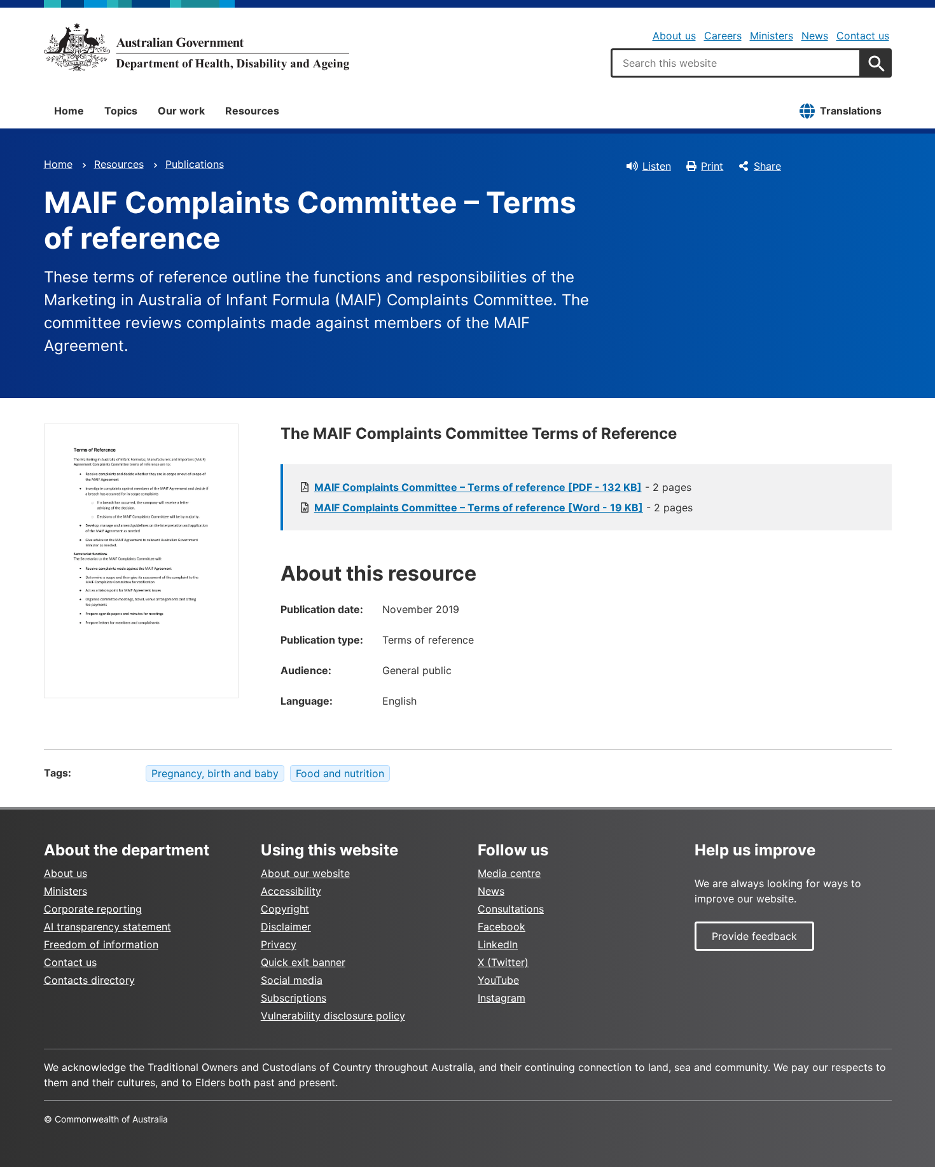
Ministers (771, 35)
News (814, 35)
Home (69, 110)
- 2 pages (502, 487)
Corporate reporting (93, 908)
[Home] (196, 47)
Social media (291, 980)
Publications (194, 164)
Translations (851, 110)
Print (712, 166)
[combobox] (736, 63)
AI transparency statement (107, 926)
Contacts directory (89, 980)
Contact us (862, 35)
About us (674, 35)
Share (767, 166)
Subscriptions (293, 997)
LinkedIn (498, 944)
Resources (252, 110)
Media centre (509, 873)
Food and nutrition (340, 773)
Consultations (511, 908)
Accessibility (291, 891)
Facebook (501, 926)
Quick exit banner (303, 962)
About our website (305, 873)
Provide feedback (754, 936)
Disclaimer (286, 926)
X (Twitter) (503, 962)
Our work (181, 110)
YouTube (498, 980)
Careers (723, 35)
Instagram (501, 997)
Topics (120, 110)
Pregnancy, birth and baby (215, 773)
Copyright (285, 908)
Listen (656, 166)
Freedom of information (101, 944)
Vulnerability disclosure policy (333, 1015)
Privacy (278, 944)
